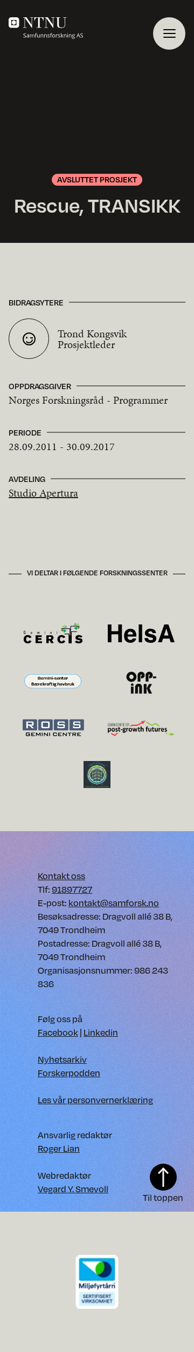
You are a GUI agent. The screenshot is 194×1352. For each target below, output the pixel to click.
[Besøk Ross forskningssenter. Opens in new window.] (52, 727)
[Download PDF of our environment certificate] (97, 1281)
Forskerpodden (69, 1072)
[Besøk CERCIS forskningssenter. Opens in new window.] (53, 633)
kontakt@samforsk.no (113, 902)
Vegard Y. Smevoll (73, 1189)
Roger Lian (59, 1148)
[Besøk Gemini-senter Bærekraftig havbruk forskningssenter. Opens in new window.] (52, 681)
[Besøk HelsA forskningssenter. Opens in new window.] (141, 633)
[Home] (81, 28)
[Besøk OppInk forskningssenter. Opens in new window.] (141, 681)
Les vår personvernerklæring (95, 1099)
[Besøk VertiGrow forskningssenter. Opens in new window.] (97, 773)
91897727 (72, 889)
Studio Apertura (43, 492)
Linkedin (101, 1032)
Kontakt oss (61, 875)
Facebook (58, 1032)
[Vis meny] (169, 33)
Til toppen (163, 1197)
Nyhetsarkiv (62, 1059)
